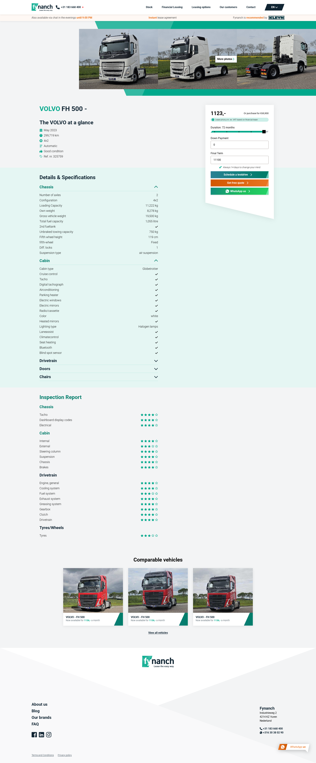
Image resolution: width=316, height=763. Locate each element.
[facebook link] (34, 734)
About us (39, 704)
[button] (118, 59)
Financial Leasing (172, 7)
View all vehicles (158, 632)
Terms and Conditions (43, 755)
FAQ (35, 724)
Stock (149, 7)
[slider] (264, 131)
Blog (36, 711)
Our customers (228, 7)
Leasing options (201, 7)
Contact (250, 7)
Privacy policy (65, 755)
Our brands (41, 717)
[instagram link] (48, 734)
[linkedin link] (41, 734)
